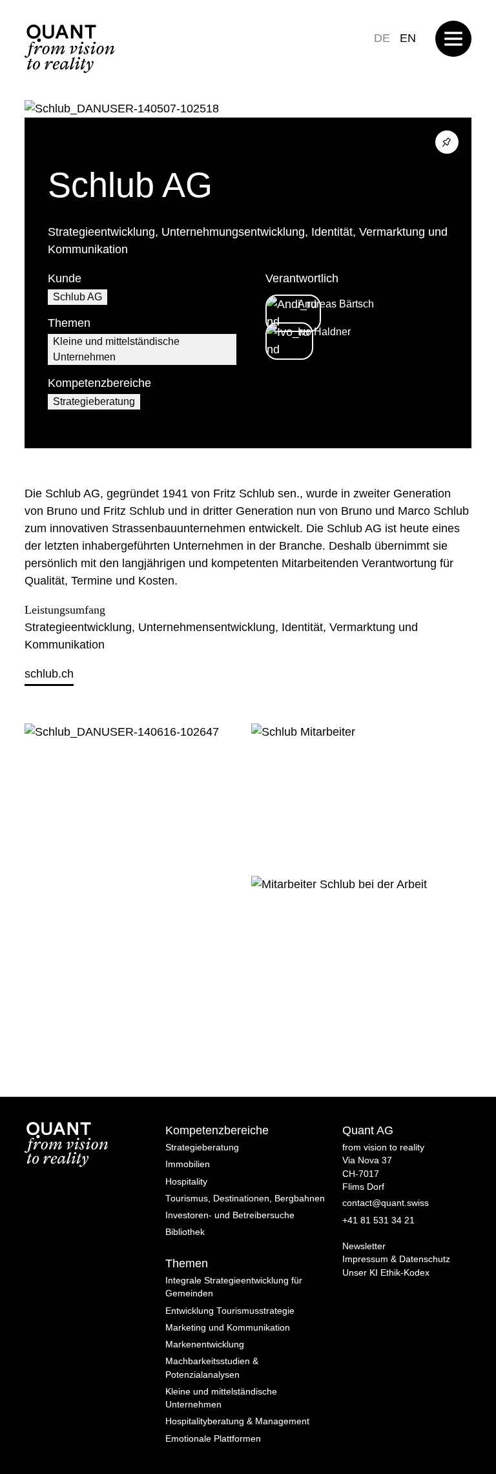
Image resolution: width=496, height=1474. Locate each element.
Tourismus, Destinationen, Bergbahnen (245, 1198)
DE (382, 38)
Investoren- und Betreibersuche (229, 1215)
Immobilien (187, 1164)
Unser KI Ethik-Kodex (385, 1273)
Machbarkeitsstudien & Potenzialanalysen (211, 1367)
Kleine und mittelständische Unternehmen (116, 349)
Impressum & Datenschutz (396, 1259)
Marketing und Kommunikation (227, 1328)
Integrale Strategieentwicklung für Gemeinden (233, 1287)
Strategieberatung (94, 401)
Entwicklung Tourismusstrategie (229, 1311)
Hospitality (186, 1182)
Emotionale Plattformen (213, 1439)
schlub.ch (49, 673)
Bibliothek (185, 1232)
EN (408, 38)
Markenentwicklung (204, 1344)
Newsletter (364, 1246)
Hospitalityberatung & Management (237, 1421)
